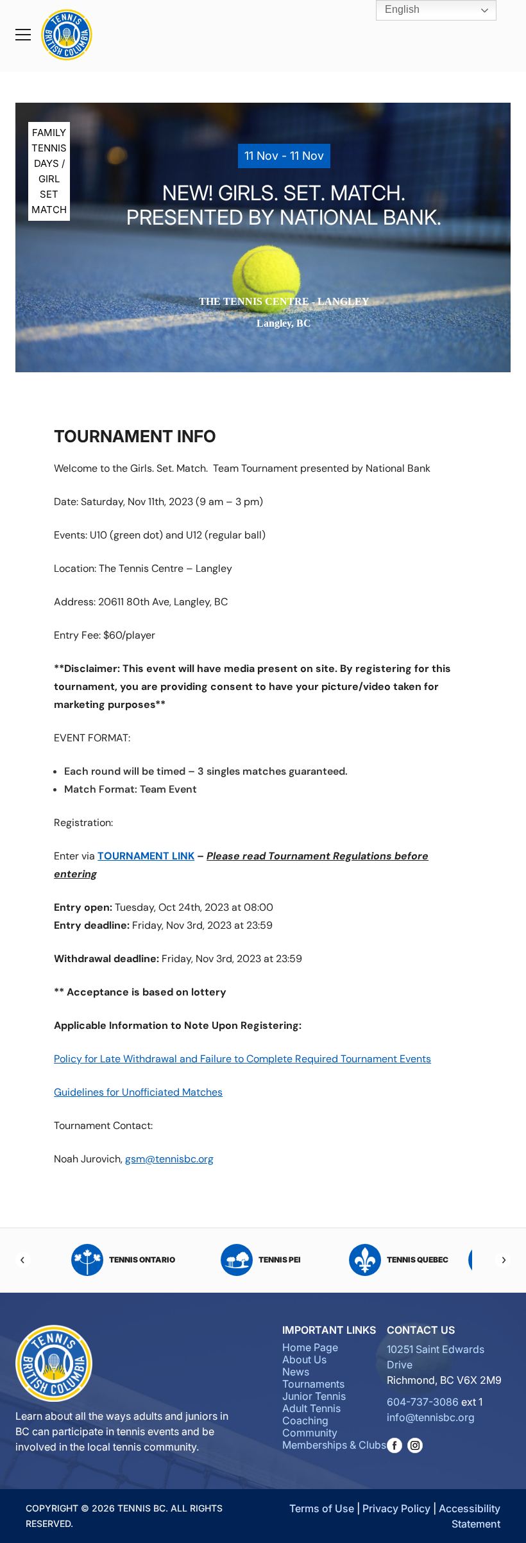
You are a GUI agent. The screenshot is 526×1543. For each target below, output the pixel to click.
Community (309, 1432)
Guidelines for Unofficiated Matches (138, 1092)
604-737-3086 (423, 1401)
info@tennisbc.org (431, 1417)
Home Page (310, 1347)
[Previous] (23, 1260)
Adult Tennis (311, 1408)
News (295, 1371)
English (401, 9)
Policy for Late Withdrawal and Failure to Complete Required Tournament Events (242, 1058)
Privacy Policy (396, 1508)
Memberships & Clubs (334, 1444)
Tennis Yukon (302, 1259)
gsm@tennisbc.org (169, 1159)
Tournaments (313, 1383)
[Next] (503, 1260)
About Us (304, 1359)
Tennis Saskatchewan (164, 1259)
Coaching (305, 1420)
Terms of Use (321, 1508)
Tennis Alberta (439, 1259)
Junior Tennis (314, 1396)
